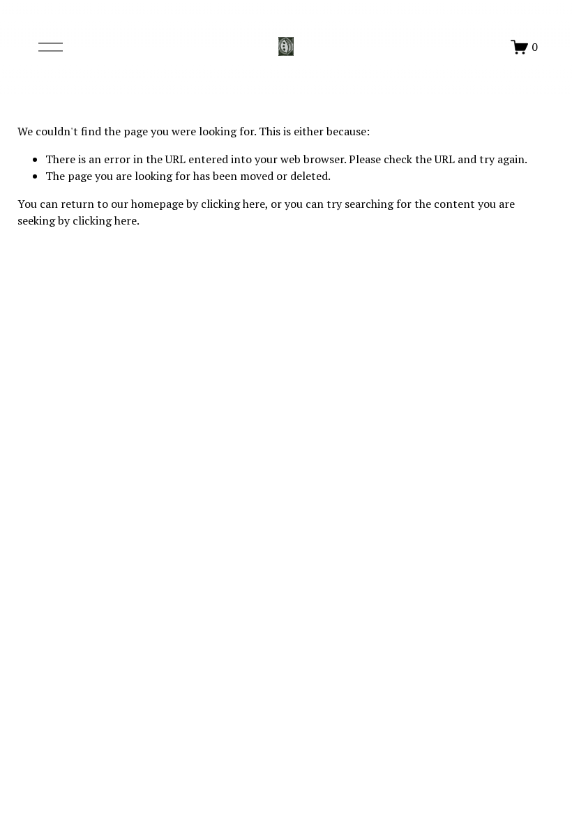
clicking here (233, 203)
